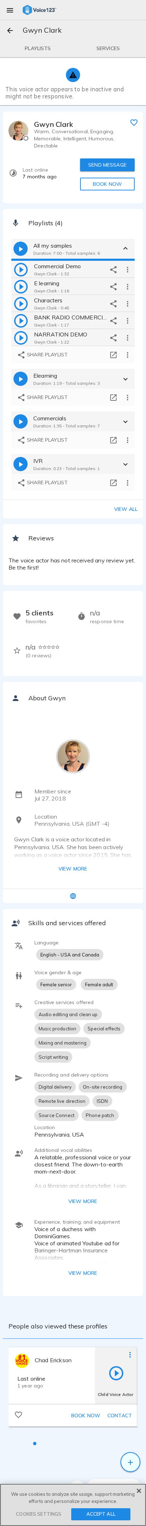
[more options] (127, 269)
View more (72, 869)
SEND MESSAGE (107, 165)
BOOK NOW (107, 184)
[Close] (138, 1490)
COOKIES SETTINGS (38, 1514)
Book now (85, 1415)
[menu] (10, 10)
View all (125, 509)
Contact (119, 1415)
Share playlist (47, 354)
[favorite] (134, 122)
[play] (21, 269)
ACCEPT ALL (101, 1514)
